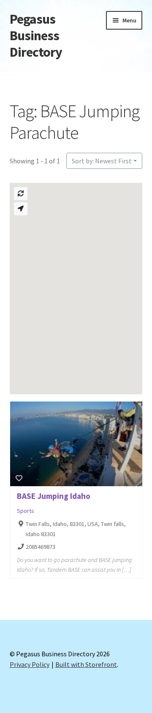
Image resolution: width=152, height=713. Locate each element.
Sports (25, 511)
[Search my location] (20, 208)
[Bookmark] (19, 478)
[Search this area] (20, 193)
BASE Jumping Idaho (53, 496)
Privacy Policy (29, 664)
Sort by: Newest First (102, 161)
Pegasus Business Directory (36, 36)
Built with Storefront (86, 664)
